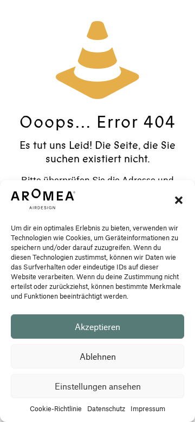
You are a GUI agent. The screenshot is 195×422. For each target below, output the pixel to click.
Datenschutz (106, 408)
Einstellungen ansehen (98, 386)
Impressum (148, 408)
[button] (178, 200)
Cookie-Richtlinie (56, 408)
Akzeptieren (97, 326)
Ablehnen (98, 356)
